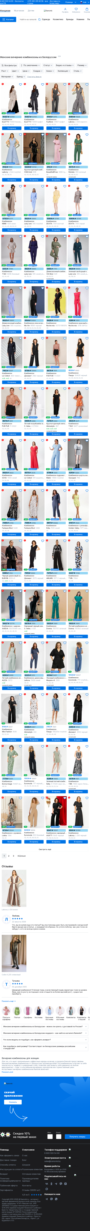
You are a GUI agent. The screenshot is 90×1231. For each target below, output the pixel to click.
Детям (31, 11)
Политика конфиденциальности (10, 1179)
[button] (20, 84)
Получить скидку (77, 1136)
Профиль (65, 12)
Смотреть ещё (45, 849)
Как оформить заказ (9, 1155)
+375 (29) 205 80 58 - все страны (37, 2)
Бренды (69, 19)
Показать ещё (8, 1001)
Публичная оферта (8, 1185)
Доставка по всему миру (55, 2)
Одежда (46, 19)
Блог (24, 1160)
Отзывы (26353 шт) (31, 1190)
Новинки (80, 19)
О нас (24, 1155)
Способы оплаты (8, 1165)
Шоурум (26, 1165)
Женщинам (5, 11)
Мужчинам (19, 11)
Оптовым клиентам (31, 1174)
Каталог (10, 19)
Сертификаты (6, 1190)
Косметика (58, 19)
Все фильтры (10, 65)
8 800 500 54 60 (52, 1153)
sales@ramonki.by (52, 1161)
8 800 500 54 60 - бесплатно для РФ (12, 2)
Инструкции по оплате (11, 1169)
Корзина (87, 12)
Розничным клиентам (32, 1169)
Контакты (26, 1185)
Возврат (4, 1174)
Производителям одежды (30, 1179)
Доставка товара (8, 1160)
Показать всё (7, 1072)
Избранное (76, 12)
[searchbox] (30, 19)
